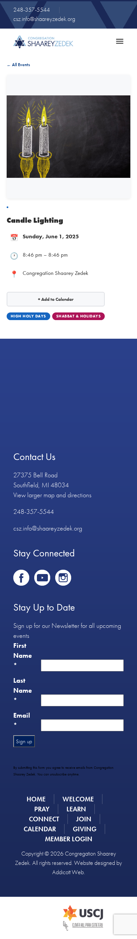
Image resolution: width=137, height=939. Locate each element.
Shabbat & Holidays (78, 316)
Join (83, 819)
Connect (44, 819)
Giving (84, 829)
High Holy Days (28, 316)
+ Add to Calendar (55, 299)
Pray (42, 809)
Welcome (78, 799)
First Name (22, 655)
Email (21, 720)
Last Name (22, 690)
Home (36, 799)
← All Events (18, 64)
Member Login (68, 839)
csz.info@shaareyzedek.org (44, 19)
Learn (76, 809)
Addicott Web (68, 872)
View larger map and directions (52, 495)
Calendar (40, 829)
